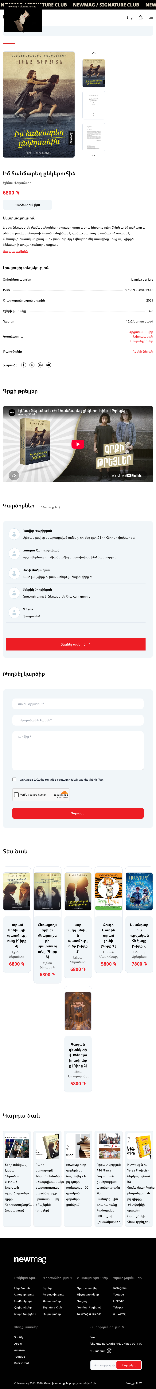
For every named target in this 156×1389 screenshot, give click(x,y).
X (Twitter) (119, 1314)
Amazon (19, 1350)
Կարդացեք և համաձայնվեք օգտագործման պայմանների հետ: (61, 779)
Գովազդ (82, 1301)
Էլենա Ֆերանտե (17, 182)
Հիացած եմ (31, 616)
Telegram (119, 1307)
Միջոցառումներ (88, 1294)
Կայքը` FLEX (134, 1383)
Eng (130, 17)
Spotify (18, 1337)
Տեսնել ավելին (73, 644)
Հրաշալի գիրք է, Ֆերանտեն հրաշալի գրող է (56, 596)
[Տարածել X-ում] (32, 365)
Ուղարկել (78, 813)
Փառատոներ (52, 1301)
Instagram (120, 1288)
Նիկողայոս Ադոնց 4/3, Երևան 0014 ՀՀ (116, 1343)
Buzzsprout (21, 1363)
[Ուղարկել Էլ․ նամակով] (48, 365)
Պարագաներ (52, 1314)
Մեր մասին (22, 1288)
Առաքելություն (24, 1294)
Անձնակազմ (23, 1301)
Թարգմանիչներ (25, 1314)
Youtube (118, 1294)
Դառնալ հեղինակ (89, 1307)
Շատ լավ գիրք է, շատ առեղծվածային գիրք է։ (57, 577)
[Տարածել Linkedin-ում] (40, 365)
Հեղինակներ (23, 1307)
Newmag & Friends (89, 1314)
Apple (18, 1343)
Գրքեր (47, 1288)
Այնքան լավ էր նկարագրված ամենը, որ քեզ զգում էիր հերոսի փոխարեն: (79, 537)
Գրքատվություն (53, 1294)
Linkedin (118, 1301)
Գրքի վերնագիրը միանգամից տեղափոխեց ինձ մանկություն (69, 557)
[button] (93, 53)
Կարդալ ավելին (15, 251)
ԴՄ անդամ (97, 1351)
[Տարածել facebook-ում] (23, 365)
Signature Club (52, 1307)
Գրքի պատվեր (87, 1288)
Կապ (93, 1337)
